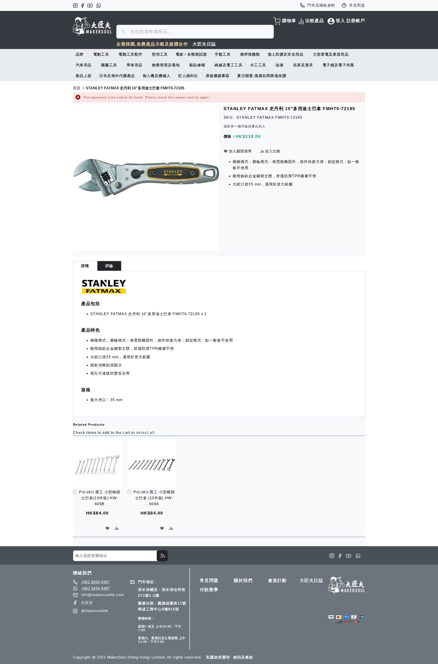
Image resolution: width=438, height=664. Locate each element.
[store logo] (92, 26)
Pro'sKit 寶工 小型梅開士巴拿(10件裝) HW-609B (99, 498)
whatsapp (98, 5)
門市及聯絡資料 (321, 5)
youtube (90, 5)
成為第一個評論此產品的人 (245, 126)
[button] (108, 528)
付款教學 (209, 589)
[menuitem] (80, 54)
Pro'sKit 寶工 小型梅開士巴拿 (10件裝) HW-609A (154, 498)
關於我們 (243, 580)
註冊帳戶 (356, 20)
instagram (75, 5)
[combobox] (195, 32)
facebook (82, 5)
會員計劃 (277, 580)
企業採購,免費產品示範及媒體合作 (152, 44)
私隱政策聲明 (218, 657)
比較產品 (314, 20)
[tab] (85, 266)
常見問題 (357, 5)
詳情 (85, 266)
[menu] (219, 65)
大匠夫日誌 (204, 44)
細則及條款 (243, 657)
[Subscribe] (162, 555)
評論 (109, 266)
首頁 (76, 88)
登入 (340, 20)
